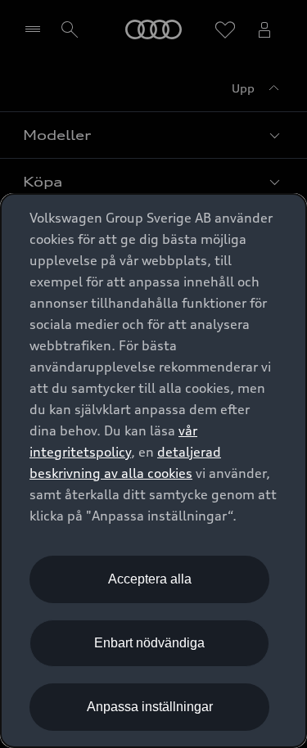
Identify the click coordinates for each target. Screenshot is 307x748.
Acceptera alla (150, 579)
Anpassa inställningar (150, 707)
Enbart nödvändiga (149, 643)
